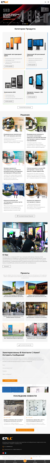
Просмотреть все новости (25, 430)
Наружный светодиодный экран (13, 55)
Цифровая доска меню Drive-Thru (35, 60)
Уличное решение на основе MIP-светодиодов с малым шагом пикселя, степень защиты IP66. (36, 170)
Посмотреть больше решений (25, 216)
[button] (22, 23)
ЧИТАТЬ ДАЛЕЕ (8, 66)
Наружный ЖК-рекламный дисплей (36, 55)
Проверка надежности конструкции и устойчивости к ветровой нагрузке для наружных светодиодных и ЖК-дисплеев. (13, 171)
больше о (6, 266)
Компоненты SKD (10, 92)
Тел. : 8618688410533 (8, 446)
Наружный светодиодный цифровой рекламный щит (12, 63)
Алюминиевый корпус (9, 95)
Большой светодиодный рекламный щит (13, 58)
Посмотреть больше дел (25, 345)
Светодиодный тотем (9, 60)
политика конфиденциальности (9, 458)
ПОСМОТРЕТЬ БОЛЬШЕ (25, 107)
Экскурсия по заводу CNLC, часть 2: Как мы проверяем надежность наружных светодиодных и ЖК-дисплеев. (35, 420)
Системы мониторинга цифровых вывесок (14, 98)
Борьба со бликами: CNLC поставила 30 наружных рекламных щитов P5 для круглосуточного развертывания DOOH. (13, 420)
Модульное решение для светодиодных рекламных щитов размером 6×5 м (13, 202)
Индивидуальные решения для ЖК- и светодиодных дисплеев (12, 135)
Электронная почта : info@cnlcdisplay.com (13, 449)
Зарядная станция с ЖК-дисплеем (35, 93)
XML (39, 456)
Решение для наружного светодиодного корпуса (34, 201)
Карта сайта (35, 456)
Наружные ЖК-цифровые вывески (35, 58)
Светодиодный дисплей (10, 96)
